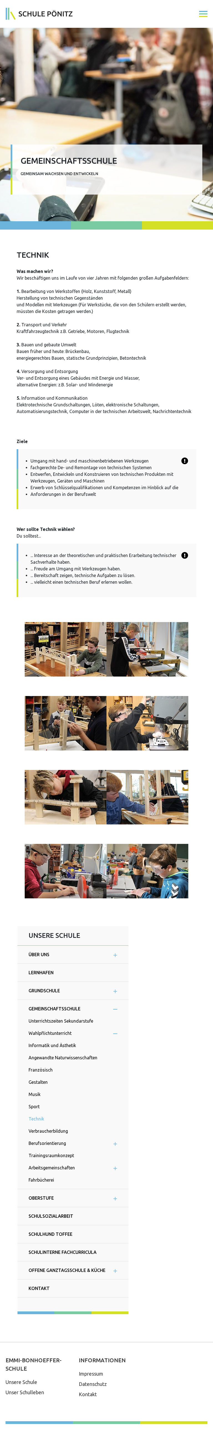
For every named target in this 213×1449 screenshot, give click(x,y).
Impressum (91, 1373)
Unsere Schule (21, 1382)
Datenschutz (93, 1384)
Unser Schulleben (25, 1392)
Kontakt (88, 1394)
